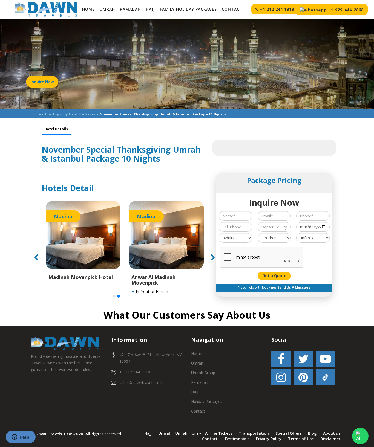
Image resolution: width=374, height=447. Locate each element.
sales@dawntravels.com (141, 382)
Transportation (254, 433)
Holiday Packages (206, 401)
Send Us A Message (293, 287)
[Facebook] (281, 359)
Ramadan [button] (130, 9)
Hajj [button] (150, 9)
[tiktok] (325, 378)
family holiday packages (188, 9)
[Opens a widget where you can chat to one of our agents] (20, 437)
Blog (312, 433)
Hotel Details (56, 129)
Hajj (194, 391)
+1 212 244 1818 (134, 372)
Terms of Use (301, 438)
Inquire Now (42, 81)
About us (331, 433)
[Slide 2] (118, 296)
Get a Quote (274, 275)
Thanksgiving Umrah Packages (70, 114)
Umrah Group (203, 372)
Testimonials (236, 438)
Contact (232, 9)
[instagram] (281, 378)
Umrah (107, 9)
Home (88, 9)
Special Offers (288, 433)
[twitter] (303, 359)
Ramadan (199, 382)
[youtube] (325, 359)
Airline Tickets (218, 433)
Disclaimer (330, 438)
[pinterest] (303, 378)
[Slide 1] (114, 296)
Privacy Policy (268, 438)
